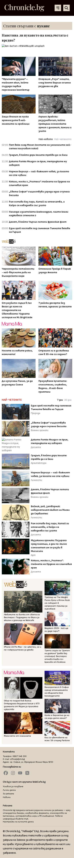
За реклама (8, 793)
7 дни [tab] (60, 399)
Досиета (36, 447)
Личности (36, 480)
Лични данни (9, 790)
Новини (7, 797)
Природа (35, 413)
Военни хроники (39, 430)
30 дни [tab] (67, 399)
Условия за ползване (13, 786)
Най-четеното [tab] (62, 139)
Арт (33, 555)
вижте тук (22, 819)
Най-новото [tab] (46, 139)
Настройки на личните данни (18, 821)
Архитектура (38, 463)
